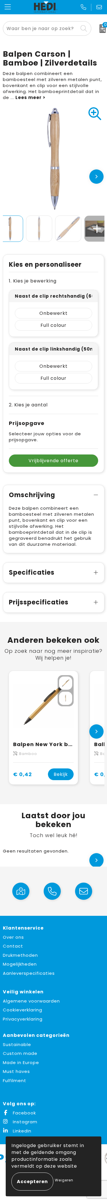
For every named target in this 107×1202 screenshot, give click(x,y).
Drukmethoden (20, 955)
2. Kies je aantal (28, 405)
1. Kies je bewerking (32, 281)
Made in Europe (21, 1062)
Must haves (16, 1071)
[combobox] (40, 28)
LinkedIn (21, 1131)
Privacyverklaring (23, 1019)
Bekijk (61, 774)
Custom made (20, 1053)
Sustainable (17, 1044)
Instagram (24, 1122)
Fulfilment (14, 1081)
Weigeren (64, 1180)
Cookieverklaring (22, 1010)
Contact (13, 946)
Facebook (23, 1113)
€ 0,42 (22, 774)
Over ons (13, 937)
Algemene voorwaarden (31, 1001)
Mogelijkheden (20, 964)
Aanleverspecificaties (29, 973)
